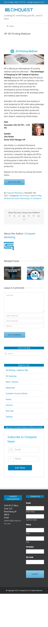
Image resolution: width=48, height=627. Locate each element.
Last (27, 542)
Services (9, 405)
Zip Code (29, 557)
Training (9, 416)
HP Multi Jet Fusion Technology (16, 198)
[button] (6, 273)
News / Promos (12, 382)
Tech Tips (10, 411)
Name (28, 524)
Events (8, 399)
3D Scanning (11, 376)
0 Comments (36, 198)
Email (29, 503)
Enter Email (30, 512)
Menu (12, 26)
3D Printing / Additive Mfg (30, 195)
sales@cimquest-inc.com (35, 2)
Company (30, 546)
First (27, 534)
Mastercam (10, 387)
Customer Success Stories (16, 393)
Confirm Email (31, 520)
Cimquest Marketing (14, 193)
